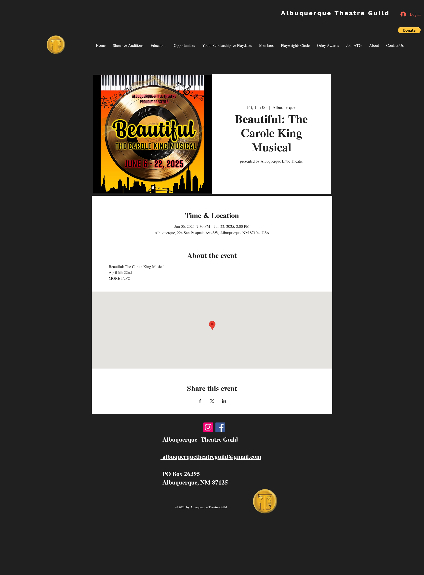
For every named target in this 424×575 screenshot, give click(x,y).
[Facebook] (220, 427)
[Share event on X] (212, 401)
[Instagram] (208, 427)
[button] (409, 30)
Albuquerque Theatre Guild (335, 13)
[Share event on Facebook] (200, 401)
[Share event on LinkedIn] (224, 401)
